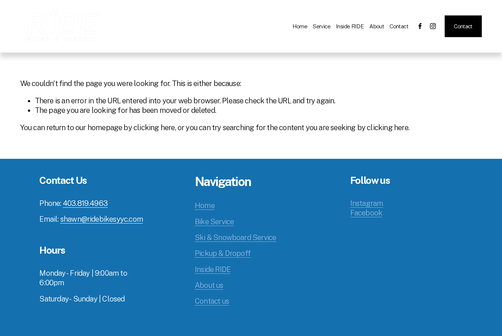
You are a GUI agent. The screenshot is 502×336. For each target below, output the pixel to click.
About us (209, 285)
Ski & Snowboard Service (235, 237)
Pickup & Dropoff (223, 253)
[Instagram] (433, 26)
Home (300, 26)
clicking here (154, 127)
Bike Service (214, 221)
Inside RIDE (350, 26)
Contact (399, 26)
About (376, 26)
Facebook (366, 212)
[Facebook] (420, 26)
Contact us (212, 301)
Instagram (366, 203)
